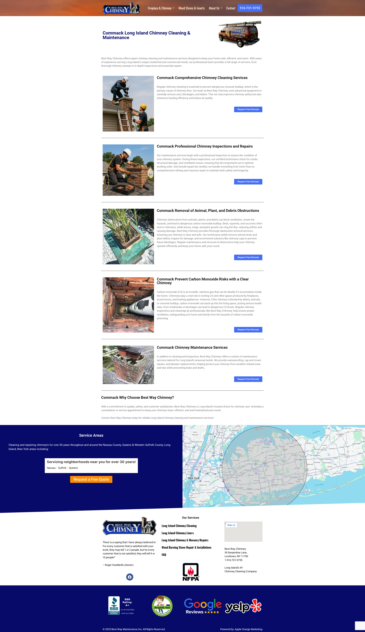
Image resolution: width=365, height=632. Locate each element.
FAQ (164, 554)
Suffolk (62, 467)
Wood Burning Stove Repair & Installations (186, 547)
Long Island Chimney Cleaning (179, 525)
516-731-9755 (250, 8)
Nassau (51, 467)
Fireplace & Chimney (160, 8)
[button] (161, 8)
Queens (73, 467)
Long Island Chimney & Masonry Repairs (185, 540)
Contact (230, 8)
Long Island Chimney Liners (178, 533)
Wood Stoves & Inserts (192, 8)
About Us (214, 8)
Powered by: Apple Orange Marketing (241, 629)
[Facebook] (129, 577)
